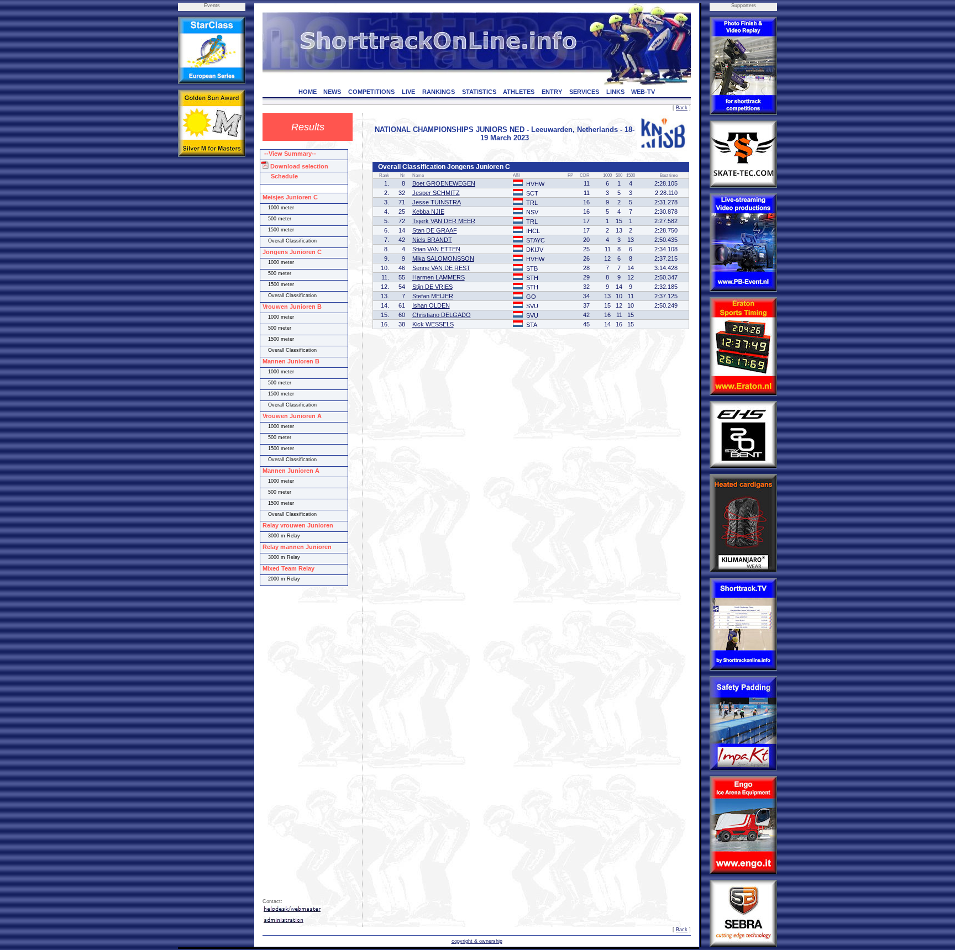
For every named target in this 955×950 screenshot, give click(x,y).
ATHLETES (518, 91)
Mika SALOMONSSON (443, 258)
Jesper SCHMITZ (436, 192)
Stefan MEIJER (432, 296)
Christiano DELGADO (441, 315)
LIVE (408, 91)
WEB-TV (643, 91)
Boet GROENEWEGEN (443, 183)
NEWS (332, 91)
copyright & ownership (477, 941)
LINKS (615, 91)
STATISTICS (479, 91)
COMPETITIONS (371, 91)
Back (682, 107)
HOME (307, 91)
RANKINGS (438, 91)
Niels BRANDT (432, 239)
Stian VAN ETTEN (436, 249)
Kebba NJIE (428, 211)
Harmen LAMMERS (438, 277)
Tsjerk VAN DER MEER (443, 221)
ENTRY (552, 91)
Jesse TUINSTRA (436, 202)
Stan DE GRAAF (434, 230)
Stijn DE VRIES (432, 286)
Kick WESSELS (433, 324)
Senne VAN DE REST (441, 268)
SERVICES (584, 91)
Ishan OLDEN (431, 305)
